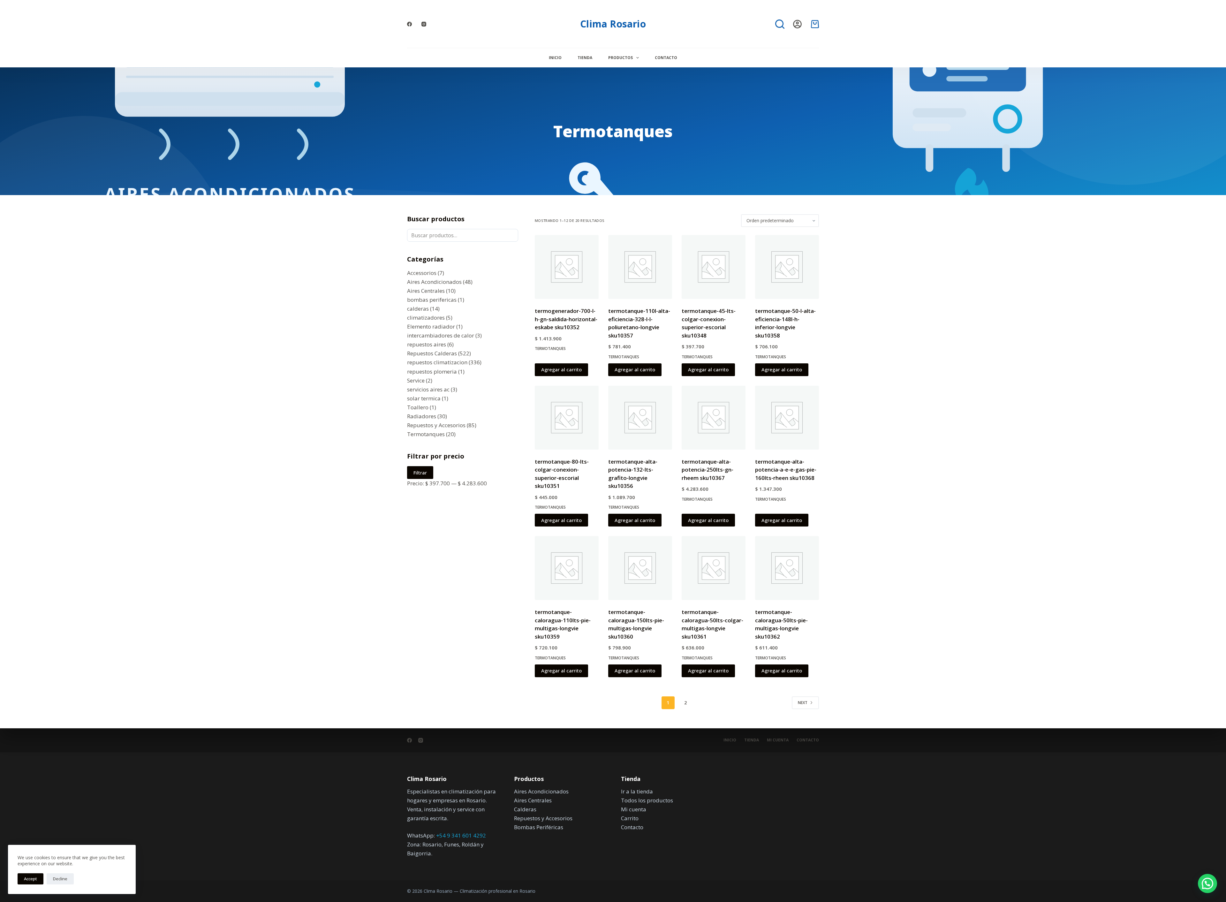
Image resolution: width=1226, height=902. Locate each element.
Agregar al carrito (561, 369)
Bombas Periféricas (538, 827)
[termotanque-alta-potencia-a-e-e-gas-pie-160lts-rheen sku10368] (787, 418)
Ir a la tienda (637, 791)
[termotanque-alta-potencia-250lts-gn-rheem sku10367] (713, 418)
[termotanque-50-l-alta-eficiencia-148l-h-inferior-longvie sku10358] (787, 267)
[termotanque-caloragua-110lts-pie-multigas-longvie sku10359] (567, 568)
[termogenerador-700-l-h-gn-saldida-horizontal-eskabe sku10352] (567, 267)
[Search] (780, 24)
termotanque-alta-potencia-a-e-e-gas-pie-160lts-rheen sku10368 (785, 469)
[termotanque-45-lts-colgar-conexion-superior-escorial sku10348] (713, 267)
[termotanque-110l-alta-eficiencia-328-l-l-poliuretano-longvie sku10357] (640, 267)
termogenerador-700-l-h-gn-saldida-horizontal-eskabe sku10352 (566, 319)
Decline (60, 879)
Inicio (555, 57)
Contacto (666, 57)
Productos (620, 57)
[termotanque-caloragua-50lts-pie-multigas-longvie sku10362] (787, 568)
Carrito (630, 818)
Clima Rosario (613, 23)
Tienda (585, 57)
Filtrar (420, 472)
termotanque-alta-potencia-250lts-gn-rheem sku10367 (707, 469)
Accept (30, 879)
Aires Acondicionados (541, 791)
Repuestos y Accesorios (543, 818)
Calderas (525, 809)
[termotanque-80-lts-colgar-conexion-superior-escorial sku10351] (567, 418)
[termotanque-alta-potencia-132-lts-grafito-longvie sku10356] (640, 418)
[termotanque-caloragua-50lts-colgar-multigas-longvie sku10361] (713, 568)
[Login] (797, 23)
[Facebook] (409, 24)
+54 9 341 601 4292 (461, 835)
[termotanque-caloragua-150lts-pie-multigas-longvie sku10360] (640, 568)
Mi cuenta (778, 740)
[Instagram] (423, 24)
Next (802, 702)
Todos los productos (647, 800)
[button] (1207, 883)
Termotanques (550, 348)
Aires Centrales (533, 800)
